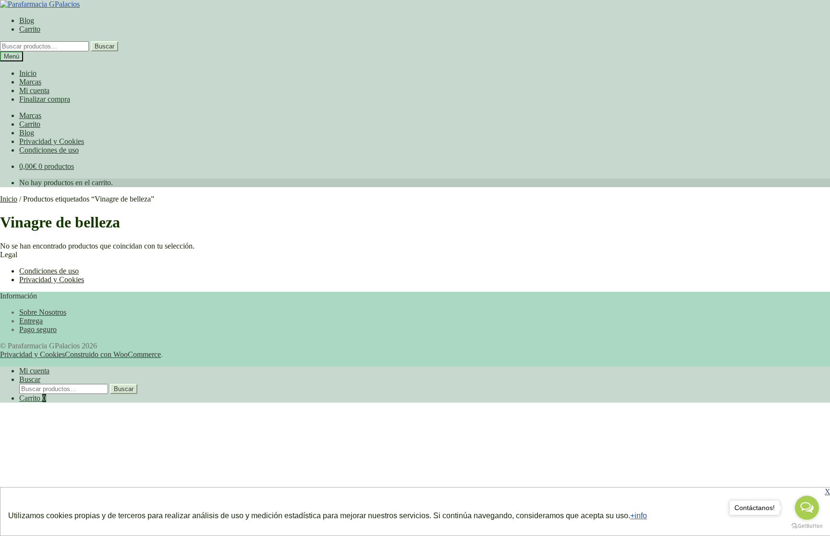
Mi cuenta (34, 90)
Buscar (104, 46)
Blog (26, 20)
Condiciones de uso (49, 150)
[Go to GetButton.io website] (807, 526)
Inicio (28, 73)
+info (638, 516)
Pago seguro (38, 329)
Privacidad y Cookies (51, 141)
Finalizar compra (44, 99)
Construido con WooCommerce (113, 354)
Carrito (29, 29)
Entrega (31, 321)
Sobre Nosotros (42, 312)
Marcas (30, 82)
